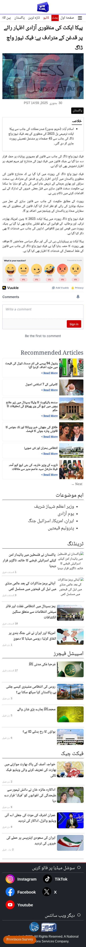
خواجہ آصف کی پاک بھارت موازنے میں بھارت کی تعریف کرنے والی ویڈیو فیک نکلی (30, 770)
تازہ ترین (34, 18)
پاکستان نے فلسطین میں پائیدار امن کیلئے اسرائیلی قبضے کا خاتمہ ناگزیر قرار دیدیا (29, 560)
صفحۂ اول (67, 18)
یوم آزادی (66, 514)
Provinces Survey (19, 939)
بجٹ (55, 18)
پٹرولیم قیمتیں (61, 528)
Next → (76, 484)
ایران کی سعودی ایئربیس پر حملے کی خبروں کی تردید (31, 841)
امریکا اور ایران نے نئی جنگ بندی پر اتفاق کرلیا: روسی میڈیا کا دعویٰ (32, 636)
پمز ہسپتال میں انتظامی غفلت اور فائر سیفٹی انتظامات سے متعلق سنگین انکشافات (31, 612)
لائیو (46, 18)
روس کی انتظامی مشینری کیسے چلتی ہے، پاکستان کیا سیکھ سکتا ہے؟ (31, 689)
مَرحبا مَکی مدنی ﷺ (42, 664)
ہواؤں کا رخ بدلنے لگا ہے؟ (39, 732)
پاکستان (19, 18)
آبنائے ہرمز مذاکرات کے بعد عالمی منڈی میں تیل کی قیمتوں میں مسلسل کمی (30, 586)
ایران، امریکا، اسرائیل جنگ (51, 521)
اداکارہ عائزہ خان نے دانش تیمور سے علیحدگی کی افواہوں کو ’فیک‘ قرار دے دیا (30, 795)
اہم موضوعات (70, 495)
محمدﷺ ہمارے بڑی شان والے (36, 709)
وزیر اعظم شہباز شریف (54, 507)
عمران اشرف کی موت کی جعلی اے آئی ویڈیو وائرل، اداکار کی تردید (30, 818)
